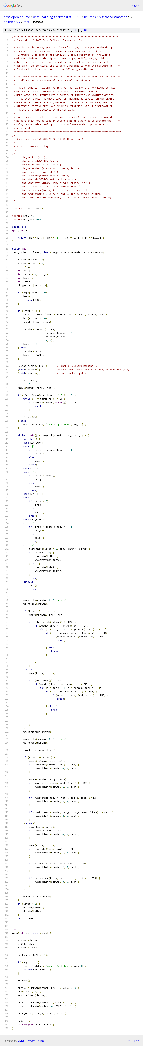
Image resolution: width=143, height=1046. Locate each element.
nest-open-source (16, 17)
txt (128, 1040)
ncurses (90, 17)
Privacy (31, 1040)
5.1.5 (77, 17)
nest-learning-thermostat (52, 17)
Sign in (136, 5)
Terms (40, 1040)
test (26, 22)
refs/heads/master (113, 17)
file (75, 30)
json (137, 1040)
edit (85, 30)
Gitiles (21, 1040)
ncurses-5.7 (11, 22)
